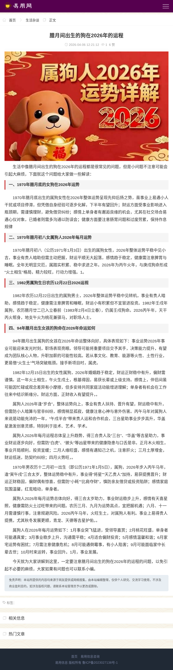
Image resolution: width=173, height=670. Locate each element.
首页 (12, 20)
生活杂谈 (32, 20)
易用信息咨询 (90, 656)
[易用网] (22, 10)
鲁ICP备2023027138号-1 (100, 662)
